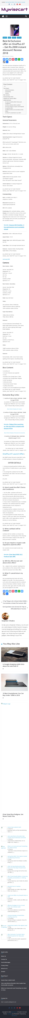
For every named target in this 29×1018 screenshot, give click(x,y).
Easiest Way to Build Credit (8, 980)
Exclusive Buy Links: (8, 96)
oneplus (19, 37)
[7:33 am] (3, 697)
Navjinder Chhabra (9, 56)
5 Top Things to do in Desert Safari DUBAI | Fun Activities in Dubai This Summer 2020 (15, 602)
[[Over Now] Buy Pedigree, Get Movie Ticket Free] (14, 704)
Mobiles (14, 37)
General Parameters (9, 90)
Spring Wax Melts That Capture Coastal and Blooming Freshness (15, 2)
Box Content (6, 95)
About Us (3, 956)
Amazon (4, 37)
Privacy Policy (4, 965)
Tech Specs (6, 88)
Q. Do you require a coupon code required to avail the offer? (14, 107)
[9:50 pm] (3, 668)
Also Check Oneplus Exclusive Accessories (14, 433)
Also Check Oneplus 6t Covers (14, 409)
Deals (9, 37)
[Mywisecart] (3, 16)
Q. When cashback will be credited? (13, 105)
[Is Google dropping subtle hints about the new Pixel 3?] (14, 648)
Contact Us (4, 959)
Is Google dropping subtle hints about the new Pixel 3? (13, 665)
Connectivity (8, 91)
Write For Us (4, 968)
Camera (7, 93)
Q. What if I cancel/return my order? (13, 112)
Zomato (3, 971)
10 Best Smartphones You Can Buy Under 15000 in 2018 (13, 694)
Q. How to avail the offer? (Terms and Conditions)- (13, 102)
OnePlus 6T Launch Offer (13, 454)
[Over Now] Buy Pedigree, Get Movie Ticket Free (13, 815)
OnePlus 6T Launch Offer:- (10, 98)
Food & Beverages (5, 962)
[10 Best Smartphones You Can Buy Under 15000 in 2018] (14, 674)
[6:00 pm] (3, 818)
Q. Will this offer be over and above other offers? (14, 110)
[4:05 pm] (3, 56)
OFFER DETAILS (7, 100)
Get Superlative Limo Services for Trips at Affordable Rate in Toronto (14, 608)
